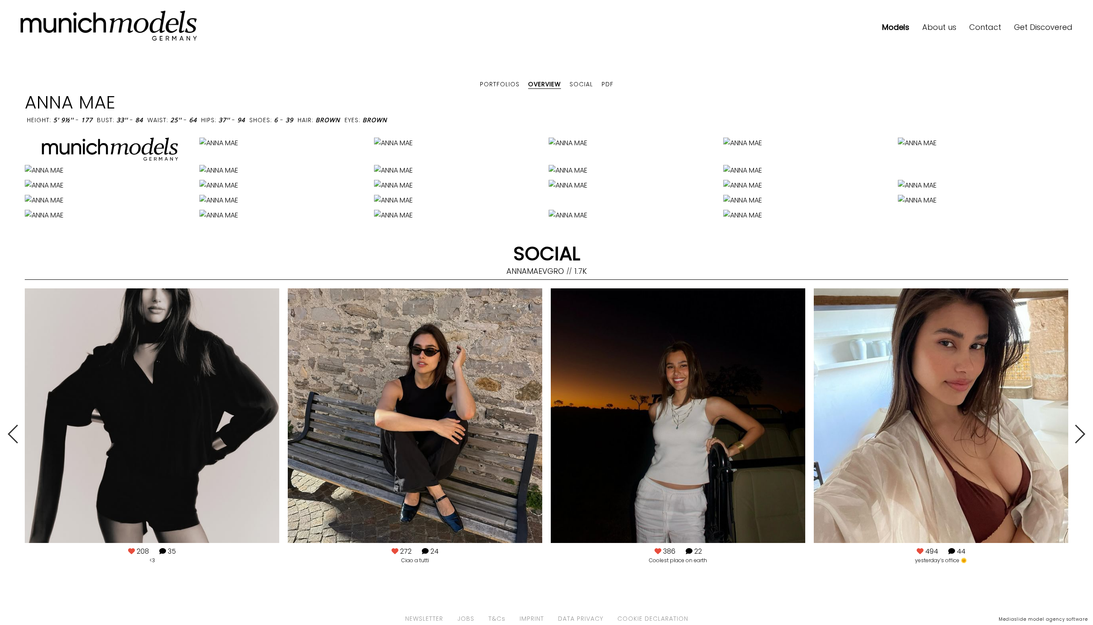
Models (895, 27)
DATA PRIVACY (580, 618)
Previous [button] (13, 434)
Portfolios (500, 84)
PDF (608, 84)
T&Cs (497, 618)
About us (939, 27)
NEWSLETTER (424, 618)
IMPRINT (532, 618)
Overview (544, 84)
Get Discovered (1043, 27)
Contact (985, 27)
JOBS (465, 618)
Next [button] (1079, 434)
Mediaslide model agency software (1043, 619)
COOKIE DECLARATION (652, 618)
